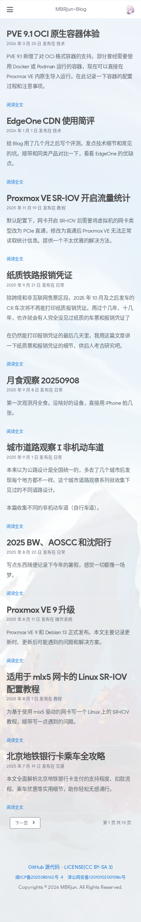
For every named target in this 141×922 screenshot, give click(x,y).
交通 (60, 766)
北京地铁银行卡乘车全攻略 (56, 756)
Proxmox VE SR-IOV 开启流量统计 (68, 198)
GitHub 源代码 (44, 867)
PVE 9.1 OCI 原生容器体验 (53, 34)
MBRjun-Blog (71, 9)
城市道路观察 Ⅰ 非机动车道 (55, 447)
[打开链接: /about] (130, 9)
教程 (61, 208)
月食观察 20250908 (43, 380)
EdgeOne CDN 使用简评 (50, 121)
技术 (60, 43)
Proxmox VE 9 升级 (41, 610)
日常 (60, 285)
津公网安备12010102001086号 (97, 877)
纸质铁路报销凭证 (39, 275)
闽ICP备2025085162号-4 (39, 877)
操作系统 (63, 619)
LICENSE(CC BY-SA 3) (88, 867)
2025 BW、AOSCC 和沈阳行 (59, 542)
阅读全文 (15, 104)
